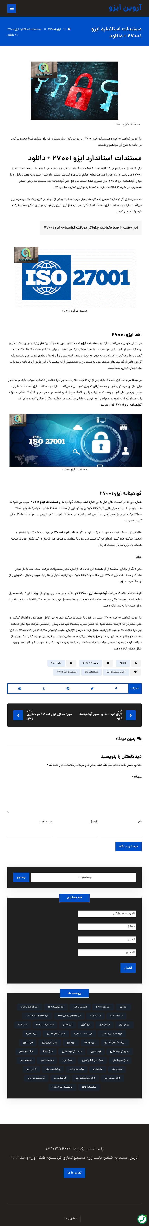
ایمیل (93, 821)
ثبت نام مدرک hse (45, 1025)
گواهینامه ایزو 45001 (62, 1087)
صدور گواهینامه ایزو (119, 1051)
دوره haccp (89, 1042)
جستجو (21, 877)
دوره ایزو (71, 1042)
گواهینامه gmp (89, 1087)
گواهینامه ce (60, 1078)
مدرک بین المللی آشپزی (92, 1060)
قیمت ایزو (96, 1051)
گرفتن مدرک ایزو (112, 1078)
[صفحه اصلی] (69, 29)
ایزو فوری (85, 1025)
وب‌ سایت (46, 821)
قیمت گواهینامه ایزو (72, 1051)
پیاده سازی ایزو (76, 1069)
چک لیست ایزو (53, 1069)
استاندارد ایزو (116, 1016)
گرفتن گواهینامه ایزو (85, 1078)
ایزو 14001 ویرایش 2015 (69, 1016)
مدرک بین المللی (120, 1060)
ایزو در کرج (105, 1025)
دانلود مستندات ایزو (116, 672)
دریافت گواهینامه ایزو (115, 1042)
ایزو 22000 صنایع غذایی (37, 1016)
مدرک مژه (67, 1060)
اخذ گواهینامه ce (56, 1007)
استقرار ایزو (95, 1016)
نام (139, 821)
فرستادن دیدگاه (128, 846)
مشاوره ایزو (26, 1060)
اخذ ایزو (123, 1007)
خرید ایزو (22, 1025)
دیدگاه (136, 777)
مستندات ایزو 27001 (66, 672)
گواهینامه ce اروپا (36, 1078)
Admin (123, 663)
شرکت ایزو (28, 1042)
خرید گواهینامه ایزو (56, 1034)
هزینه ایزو (97, 1069)
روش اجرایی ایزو (49, 1042)
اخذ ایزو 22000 (103, 1007)
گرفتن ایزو (31, 1069)
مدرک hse (48, 1051)
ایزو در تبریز (124, 1025)
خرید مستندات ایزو (83, 1034)
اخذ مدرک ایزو (80, 1007)
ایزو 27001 (56, 663)
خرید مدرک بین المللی (112, 1034)
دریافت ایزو (31, 1034)
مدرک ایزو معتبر (26, 1051)
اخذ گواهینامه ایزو (29, 1007)
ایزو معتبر (67, 1025)
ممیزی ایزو (117, 1069)
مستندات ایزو (91, 672)
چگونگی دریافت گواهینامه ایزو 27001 (71, 228)
